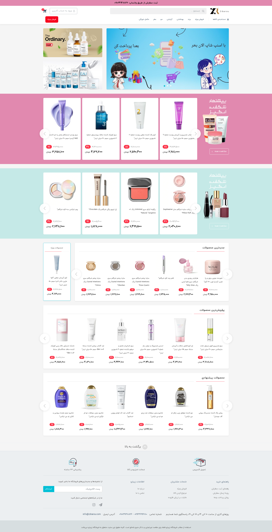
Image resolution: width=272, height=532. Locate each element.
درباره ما (141, 488)
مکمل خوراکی (144, 19)
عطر (154, 19)
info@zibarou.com (92, 514)
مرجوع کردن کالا (180, 493)
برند (189, 19)
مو (161, 19)
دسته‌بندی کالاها (219, 19)
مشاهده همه (220, 151)
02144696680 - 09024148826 (133, 514)
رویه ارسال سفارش (221, 493)
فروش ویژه (199, 19)
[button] (46, 11)
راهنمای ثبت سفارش (220, 488)
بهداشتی (180, 19)
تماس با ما (140, 493)
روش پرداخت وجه (221, 497)
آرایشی (169, 19)
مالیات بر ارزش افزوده (177, 497)
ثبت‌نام (48, 488)
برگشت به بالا (133, 447)
